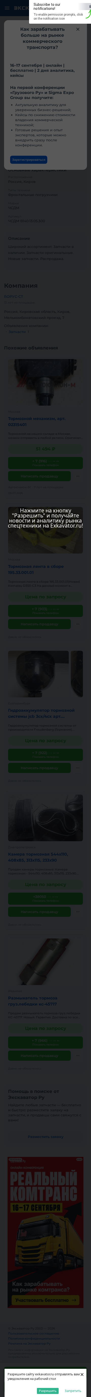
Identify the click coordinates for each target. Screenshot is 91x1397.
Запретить (73, 1390)
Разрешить (48, 1390)
